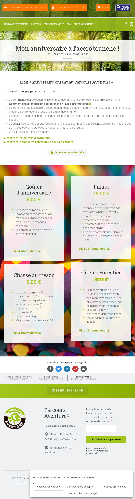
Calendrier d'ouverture (70, 8)
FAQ (69, 24)
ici (90, 103)
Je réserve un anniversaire (69, 152)
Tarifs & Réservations (16, 24)
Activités (36, 24)
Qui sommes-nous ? (84, 24)
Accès (104, 7)
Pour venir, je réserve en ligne (27, 8)
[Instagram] (131, 24)
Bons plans (51, 377)
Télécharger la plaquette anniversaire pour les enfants (37, 142)
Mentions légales (91, 493)
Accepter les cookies (48, 486)
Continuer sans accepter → (82, 486)
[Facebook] (126, 24)
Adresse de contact (99, 421)
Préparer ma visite (54, 24)
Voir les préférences (115, 486)
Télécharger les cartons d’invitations (26, 138)
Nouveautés (83, 377)
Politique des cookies (73, 493)
